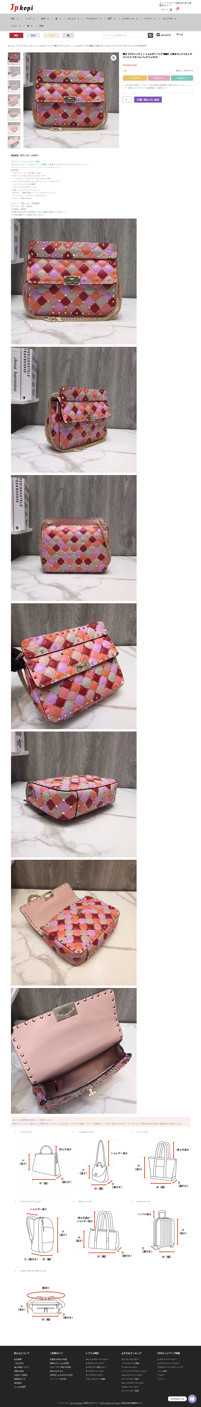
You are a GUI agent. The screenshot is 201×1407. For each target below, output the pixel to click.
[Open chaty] (192, 1399)
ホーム (11, 46)
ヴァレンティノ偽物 (30, 161)
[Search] (150, 35)
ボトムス (72, 18)
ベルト (14, 26)
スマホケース (128, 18)
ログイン (164, 9)
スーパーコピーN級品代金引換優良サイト (175, 4)
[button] (114, 58)
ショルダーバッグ (45, 46)
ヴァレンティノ (29, 46)
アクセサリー (92, 18)
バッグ (28, 18)
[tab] (135, 78)
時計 (13, 18)
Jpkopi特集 (165, 35)
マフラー (148, 18)
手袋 (41, 26)
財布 (43, 18)
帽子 (110, 18)
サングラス (168, 18)
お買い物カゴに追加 (148, 99)
